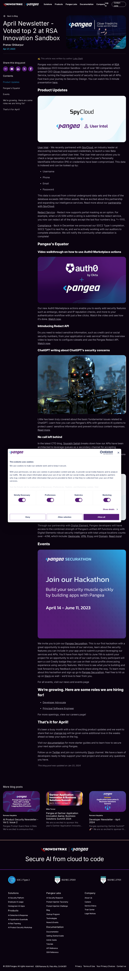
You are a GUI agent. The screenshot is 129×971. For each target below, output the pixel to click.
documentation (55, 742)
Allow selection (64, 517)
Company (100, 4)
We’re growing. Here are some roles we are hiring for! (18, 102)
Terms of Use (89, 966)
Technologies (51, 918)
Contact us (121, 966)
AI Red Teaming (14, 923)
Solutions (48, 4)
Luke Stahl (78, 58)
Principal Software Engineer (58, 708)
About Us (88, 898)
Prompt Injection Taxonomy (57, 902)
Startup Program (53, 914)
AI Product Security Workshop (20, 927)
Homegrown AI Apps (16, 906)
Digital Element (79, 525)
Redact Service (46, 212)
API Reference (52, 948)
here (54, 82)
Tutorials (49, 944)
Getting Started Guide (55, 936)
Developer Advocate (54, 702)
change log (60, 733)
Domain (103, 536)
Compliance (44, 225)
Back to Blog (12, 16)
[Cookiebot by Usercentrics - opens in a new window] (102, 452)
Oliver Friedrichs (62, 71)
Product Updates (11, 82)
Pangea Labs (71, 4)
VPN (83, 536)
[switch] (50, 500)
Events (6, 94)
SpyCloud (87, 147)
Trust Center (89, 909)
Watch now (54, 319)
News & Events (52, 922)
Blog (48, 910)
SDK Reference (52, 952)
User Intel (43, 147)
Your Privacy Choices (105, 966)
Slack (48, 676)
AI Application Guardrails (18, 919)
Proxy (90, 536)
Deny (27, 517)
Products (59, 4)
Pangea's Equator (11, 88)
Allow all (101, 517)
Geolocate (74, 536)
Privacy (78, 966)
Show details (108, 509)
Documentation (86, 4)
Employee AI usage (15, 902)
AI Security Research (54, 898)
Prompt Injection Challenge (57, 906)
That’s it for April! (11, 109)
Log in (106, 4)
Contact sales (117, 4)
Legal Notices (90, 913)
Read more (44, 430)
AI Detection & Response (18, 915)
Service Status (90, 906)
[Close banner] (118, 452)
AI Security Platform (16, 898)
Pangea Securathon (76, 643)
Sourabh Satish (71, 443)
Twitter (56, 752)
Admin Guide (51, 940)
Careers (88, 902)
